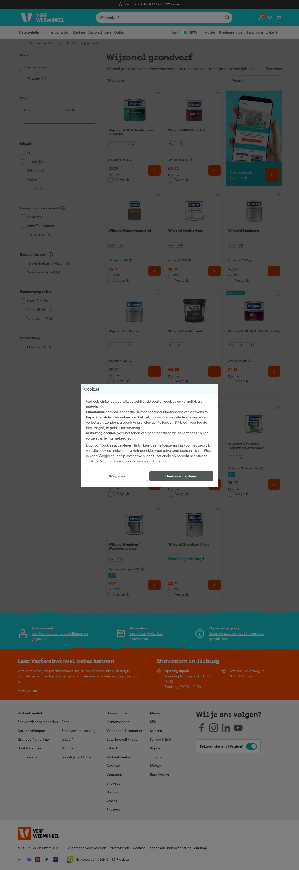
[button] (181, 476)
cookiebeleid (157, 461)
